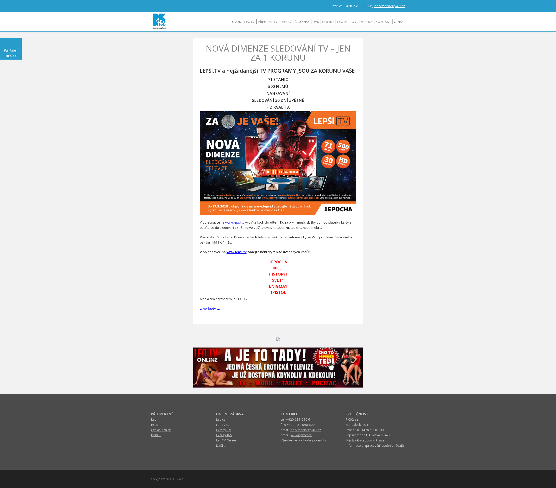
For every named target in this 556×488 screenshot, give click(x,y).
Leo (154, 419)
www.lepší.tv (237, 252)
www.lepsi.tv (234, 222)
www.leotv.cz (210, 308)
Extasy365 (224, 435)
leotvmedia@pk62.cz (389, 6)
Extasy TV (223, 430)
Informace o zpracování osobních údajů (375, 445)
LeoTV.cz (223, 424)
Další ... (156, 435)
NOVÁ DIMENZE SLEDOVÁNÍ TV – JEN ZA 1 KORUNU (278, 52)
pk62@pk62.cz (301, 435)
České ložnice (161, 430)
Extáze (156, 424)
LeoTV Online (226, 440)
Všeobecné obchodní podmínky (304, 440)
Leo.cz (220, 419)
